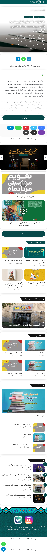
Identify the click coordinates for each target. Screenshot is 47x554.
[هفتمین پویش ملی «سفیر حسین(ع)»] (39, 498)
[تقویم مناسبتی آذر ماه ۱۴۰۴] (12, 365)
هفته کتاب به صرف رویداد (36, 282)
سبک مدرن (17, 534)
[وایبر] (41, 132)
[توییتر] (33, 128)
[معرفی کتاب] (35, 345)
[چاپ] (26, 132)
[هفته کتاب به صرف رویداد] (34, 275)
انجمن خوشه (19, 527)
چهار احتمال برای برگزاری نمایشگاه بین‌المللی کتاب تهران (16, 476)
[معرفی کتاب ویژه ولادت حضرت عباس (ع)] (34, 252)
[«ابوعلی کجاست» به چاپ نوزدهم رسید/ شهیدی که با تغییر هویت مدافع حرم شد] (12, 275)
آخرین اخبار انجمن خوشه (32, 299)
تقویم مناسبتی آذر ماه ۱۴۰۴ (13, 373)
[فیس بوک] (41, 128)
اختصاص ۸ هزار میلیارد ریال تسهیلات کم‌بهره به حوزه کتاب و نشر (18, 466)
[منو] (42, 2)
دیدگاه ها (23, 233)
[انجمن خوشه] (35, 2)
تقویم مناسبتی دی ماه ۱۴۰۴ (13, 353)
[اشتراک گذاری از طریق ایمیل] (33, 132)
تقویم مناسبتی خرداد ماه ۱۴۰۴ (13, 260)
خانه (41, 10)
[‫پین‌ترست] (26, 128)
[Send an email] (37, 45)
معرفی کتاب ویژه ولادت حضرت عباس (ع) (35, 261)
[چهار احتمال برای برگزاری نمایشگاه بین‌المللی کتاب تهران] (39, 478)
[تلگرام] (10, 128)
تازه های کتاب (34, 10)
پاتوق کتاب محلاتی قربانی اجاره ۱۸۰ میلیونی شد (17, 486)
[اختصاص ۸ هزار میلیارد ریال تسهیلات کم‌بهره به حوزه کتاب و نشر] (39, 468)
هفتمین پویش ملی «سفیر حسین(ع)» (30, 325)
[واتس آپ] (18, 128)
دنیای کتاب (28, 17)
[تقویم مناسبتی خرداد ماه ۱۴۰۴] (12, 252)
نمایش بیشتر (24, 117)
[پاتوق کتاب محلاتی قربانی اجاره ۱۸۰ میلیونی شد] (39, 488)
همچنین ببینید (36, 460)
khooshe (40, 45)
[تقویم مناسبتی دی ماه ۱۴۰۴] (12, 345)
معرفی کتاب (23, 159)
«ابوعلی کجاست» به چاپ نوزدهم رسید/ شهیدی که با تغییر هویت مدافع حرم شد (14, 284)
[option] (23, 157)
